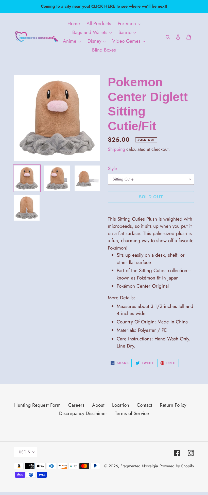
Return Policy (173, 405)
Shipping (116, 149)
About (98, 405)
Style (112, 168)
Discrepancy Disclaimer (83, 413)
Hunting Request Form (37, 405)
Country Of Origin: (152, 321)
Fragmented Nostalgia (139, 466)
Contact (144, 405)
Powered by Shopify (177, 466)
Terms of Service (132, 413)
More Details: (121, 297)
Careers (76, 405)
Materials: (142, 330)
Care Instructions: (153, 342)
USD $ (24, 452)
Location (120, 405)
